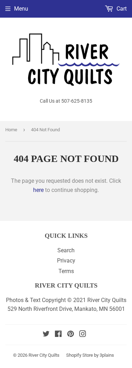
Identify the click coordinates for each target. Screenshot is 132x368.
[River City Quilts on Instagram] (82, 334)
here (38, 190)
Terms (66, 271)
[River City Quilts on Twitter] (46, 334)
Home (11, 129)
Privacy (66, 260)
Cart (121, 8)
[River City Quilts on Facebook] (58, 334)
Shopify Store (79, 355)
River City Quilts (44, 355)
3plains (107, 355)
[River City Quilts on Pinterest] (70, 334)
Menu (21, 8)
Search (66, 250)
